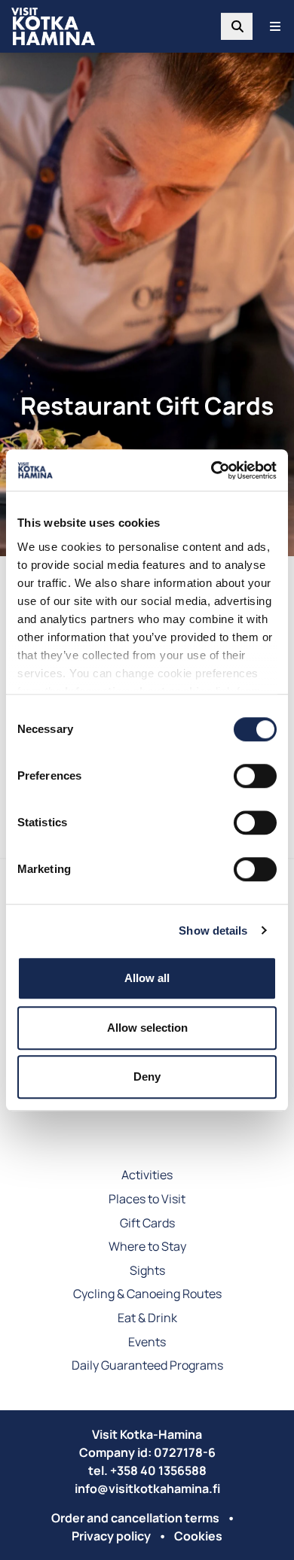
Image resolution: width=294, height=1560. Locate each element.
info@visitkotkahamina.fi (147, 1488)
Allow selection (147, 1027)
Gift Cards (147, 1224)
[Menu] (275, 26)
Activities (147, 1176)
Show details (213, 930)
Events (147, 1343)
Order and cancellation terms (135, 1518)
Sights (147, 1271)
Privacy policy (111, 1536)
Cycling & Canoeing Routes (147, 1295)
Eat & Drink (147, 1319)
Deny (147, 1076)
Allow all (147, 978)
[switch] (255, 776)
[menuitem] (237, 26)
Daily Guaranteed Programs (147, 1366)
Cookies (198, 1536)
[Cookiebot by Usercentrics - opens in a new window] (211, 470)
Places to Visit (147, 1200)
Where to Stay (147, 1247)
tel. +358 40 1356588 (147, 1470)
